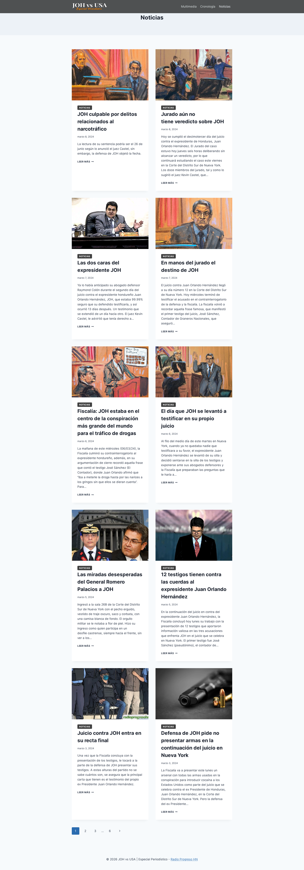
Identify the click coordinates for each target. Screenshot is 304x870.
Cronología (207, 6)
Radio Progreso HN (184, 859)
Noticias (224, 6)
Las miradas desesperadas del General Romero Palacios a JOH (109, 581)
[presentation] (110, 74)
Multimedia (189, 6)
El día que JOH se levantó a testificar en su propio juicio (193, 418)
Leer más (85, 161)
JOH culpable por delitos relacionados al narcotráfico (107, 121)
